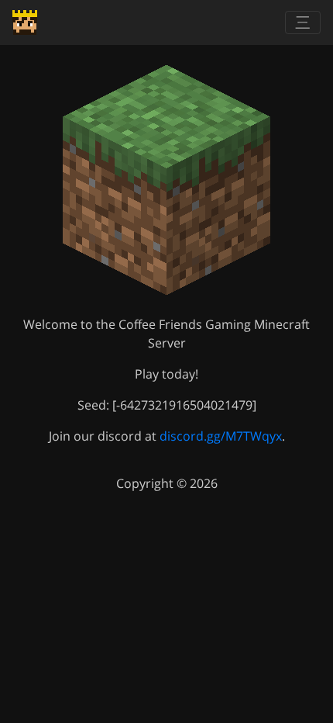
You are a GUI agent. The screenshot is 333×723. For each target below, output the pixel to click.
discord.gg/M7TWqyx (221, 436)
